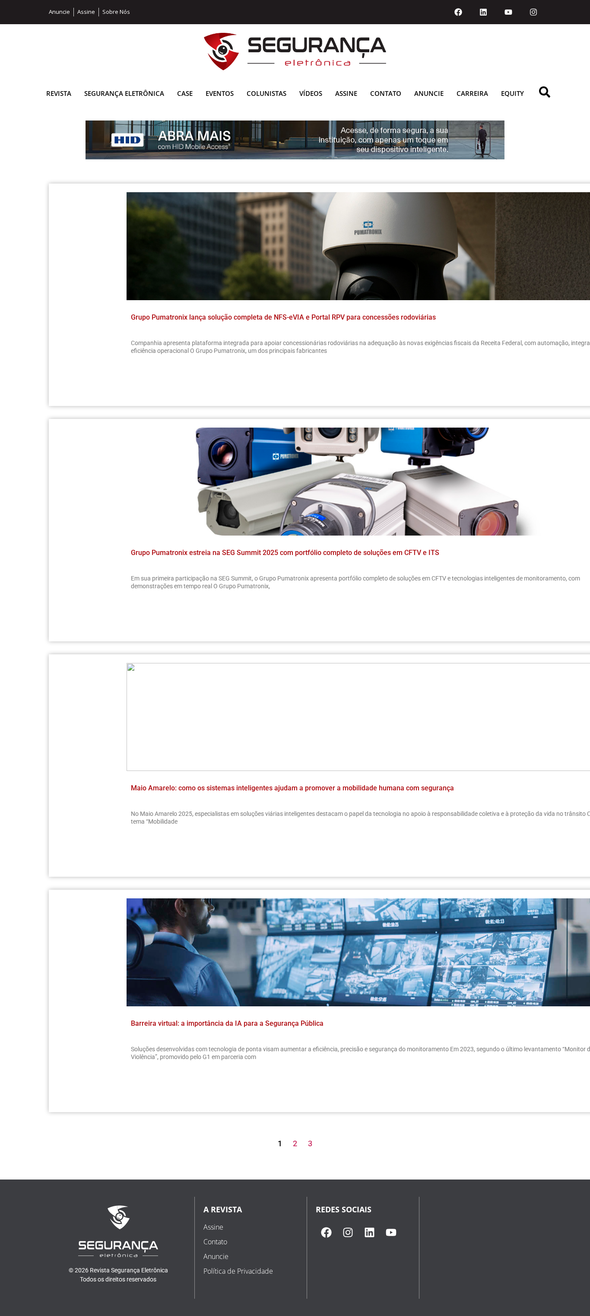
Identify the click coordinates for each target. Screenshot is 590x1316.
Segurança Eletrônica (124, 93)
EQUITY (512, 93)
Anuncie (429, 93)
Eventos (220, 93)
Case (185, 93)
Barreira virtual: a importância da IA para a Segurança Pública (227, 1023)
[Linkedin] (483, 12)
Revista (58, 93)
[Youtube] (508, 12)
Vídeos (310, 93)
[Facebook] (458, 12)
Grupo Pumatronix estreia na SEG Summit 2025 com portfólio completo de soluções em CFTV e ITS (285, 553)
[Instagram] (533, 12)
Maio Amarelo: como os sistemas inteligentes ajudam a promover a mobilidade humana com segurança (292, 788)
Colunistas (266, 93)
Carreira (472, 93)
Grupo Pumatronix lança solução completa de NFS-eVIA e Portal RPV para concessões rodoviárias (283, 317)
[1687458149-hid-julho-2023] (295, 156)
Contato (385, 93)
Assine (346, 93)
